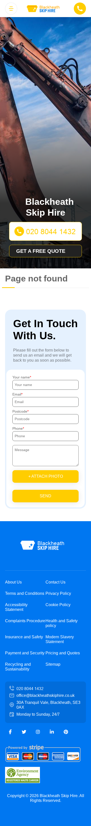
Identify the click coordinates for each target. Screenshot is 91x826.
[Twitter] (24, 732)
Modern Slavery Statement (60, 639)
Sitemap (53, 664)
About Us (13, 582)
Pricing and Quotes (63, 653)
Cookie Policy (58, 605)
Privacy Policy (58, 593)
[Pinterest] (66, 732)
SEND (45, 496)
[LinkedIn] (52, 732)
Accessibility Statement (16, 607)
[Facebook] (10, 732)
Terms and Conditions (24, 593)
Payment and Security (24, 653)
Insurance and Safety (24, 637)
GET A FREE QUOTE (40, 251)
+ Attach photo (45, 476)
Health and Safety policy (62, 623)
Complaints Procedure (25, 621)
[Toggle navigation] (11, 9)
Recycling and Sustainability (18, 666)
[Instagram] (38, 732)
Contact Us (55, 582)
